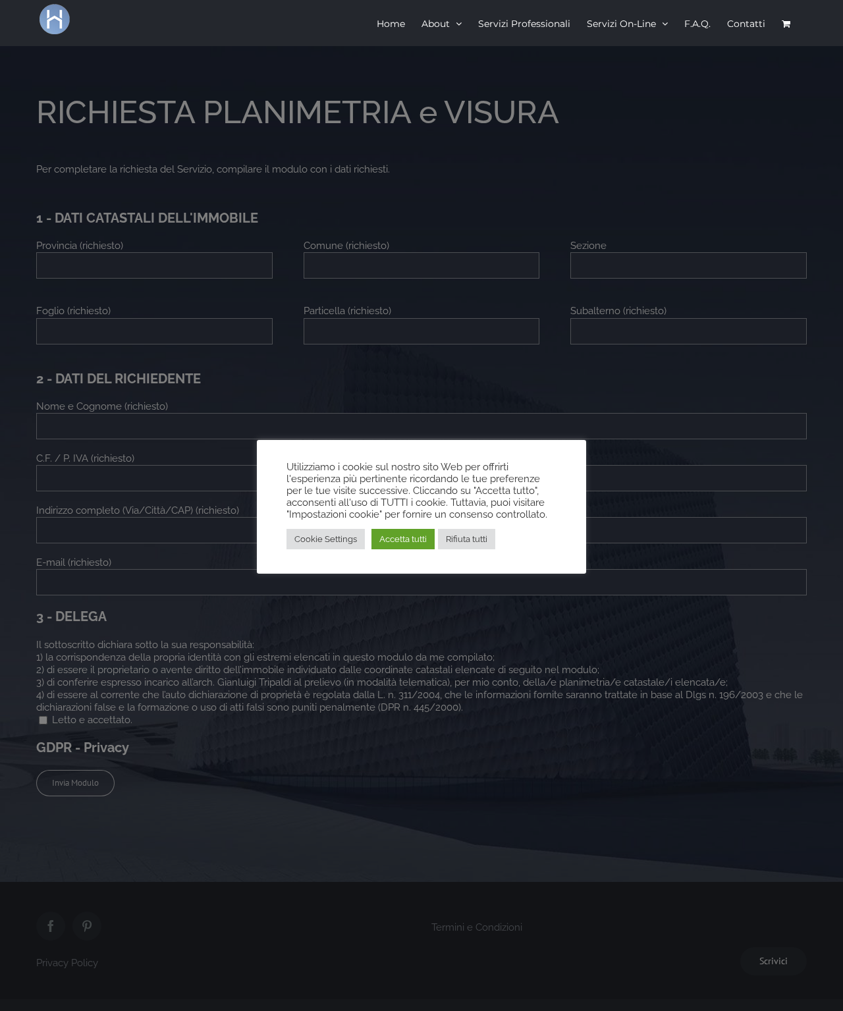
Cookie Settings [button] (325, 539)
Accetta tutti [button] (403, 539)
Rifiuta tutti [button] (466, 539)
